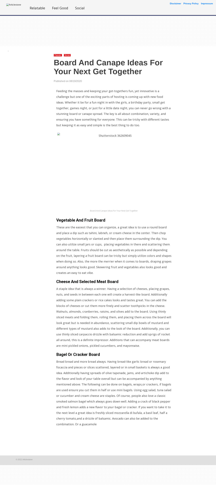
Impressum (207, 3)
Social (80, 8)
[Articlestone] (13, 4)
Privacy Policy (191, 3)
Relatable (37, 8)
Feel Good (60, 8)
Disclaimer (175, 3)
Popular (58, 55)
